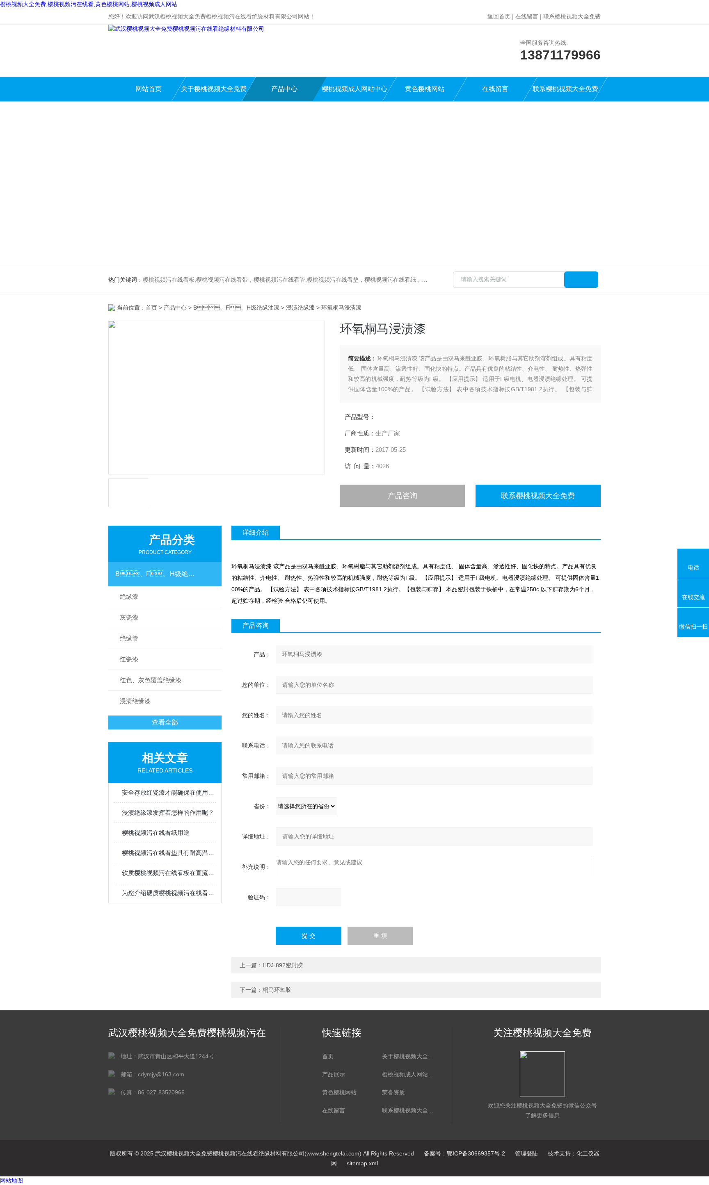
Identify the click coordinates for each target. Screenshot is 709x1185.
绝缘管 (129, 638)
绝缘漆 (129, 596)
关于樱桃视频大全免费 (214, 88)
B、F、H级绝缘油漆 (236, 307)
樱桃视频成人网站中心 (354, 88)
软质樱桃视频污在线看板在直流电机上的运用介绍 (169, 872)
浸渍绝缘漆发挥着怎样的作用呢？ (168, 812)
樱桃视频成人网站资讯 (408, 1074)
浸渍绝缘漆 (300, 307)
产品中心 (284, 88)
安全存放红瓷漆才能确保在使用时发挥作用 (169, 792)
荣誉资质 (393, 1092)
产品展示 (333, 1074)
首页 (151, 307)
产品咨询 (402, 496)
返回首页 (498, 16)
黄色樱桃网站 (424, 88)
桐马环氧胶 (277, 990)
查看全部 (165, 722)
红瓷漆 (129, 659)
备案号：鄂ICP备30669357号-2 (464, 1153)
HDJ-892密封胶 (283, 965)
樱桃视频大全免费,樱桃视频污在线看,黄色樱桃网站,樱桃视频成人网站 (88, 4)
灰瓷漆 (129, 617)
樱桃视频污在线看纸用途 (156, 832)
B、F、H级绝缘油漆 (157, 573)
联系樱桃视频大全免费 (572, 16)
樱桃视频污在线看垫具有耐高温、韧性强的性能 (169, 852)
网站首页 (148, 88)
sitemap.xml (362, 1163)
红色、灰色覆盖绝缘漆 (150, 680)
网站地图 (11, 1180)
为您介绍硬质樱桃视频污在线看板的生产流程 (169, 892)
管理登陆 (526, 1153)
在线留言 (526, 16)
